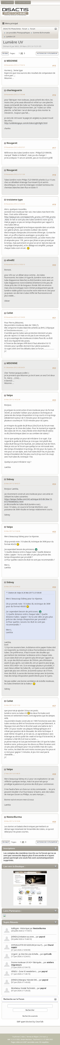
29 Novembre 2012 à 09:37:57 (14, 147)
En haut (6, 842)
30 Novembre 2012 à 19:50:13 (14, 264)
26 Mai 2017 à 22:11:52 (12, 705)
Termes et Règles (33, 1037)
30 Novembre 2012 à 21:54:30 (14, 317)
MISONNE (12, 60)
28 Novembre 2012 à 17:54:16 (14, 65)
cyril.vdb (47, 954)
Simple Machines (26, 1039)
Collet (10, 312)
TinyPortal (16, 1037)
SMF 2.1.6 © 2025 (13, 1039)
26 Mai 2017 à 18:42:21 (12, 483)
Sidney (10, 479)
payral (42, 936)
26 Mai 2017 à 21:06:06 (12, 531)
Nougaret (12, 143)
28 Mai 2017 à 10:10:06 (12, 821)
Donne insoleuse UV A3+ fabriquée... (27, 962)
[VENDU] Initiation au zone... (23, 936)
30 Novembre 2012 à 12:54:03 (14, 204)
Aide (23, 1037)
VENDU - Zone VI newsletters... (24, 971)
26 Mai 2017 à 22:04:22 (12, 586)
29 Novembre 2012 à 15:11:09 (14, 174)
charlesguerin (14, 90)
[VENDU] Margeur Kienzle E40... (25, 980)
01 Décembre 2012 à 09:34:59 (14, 367)
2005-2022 (49, 1039)
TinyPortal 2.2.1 (38, 1039)
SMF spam (21, 1021)
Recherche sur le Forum (13, 999)
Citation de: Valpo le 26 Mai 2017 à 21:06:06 (24, 593)
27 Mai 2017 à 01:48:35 (12, 773)
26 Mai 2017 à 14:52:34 (12, 399)
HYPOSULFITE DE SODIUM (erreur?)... (27, 945)
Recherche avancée (30, 1016)
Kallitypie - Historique (20, 928)
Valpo (10, 395)
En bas (5, 53)
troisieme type (15, 199)
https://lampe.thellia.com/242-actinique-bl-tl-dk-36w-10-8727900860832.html (28, 500)
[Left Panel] (56, 29)
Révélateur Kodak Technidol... (24, 988)
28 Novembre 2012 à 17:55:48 (14, 94)
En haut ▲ (44, 1037)
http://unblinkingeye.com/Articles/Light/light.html (25, 123)
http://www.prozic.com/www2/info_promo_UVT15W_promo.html (30, 218)
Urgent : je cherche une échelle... (25, 954)
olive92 (10, 260)
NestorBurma (39, 928)
